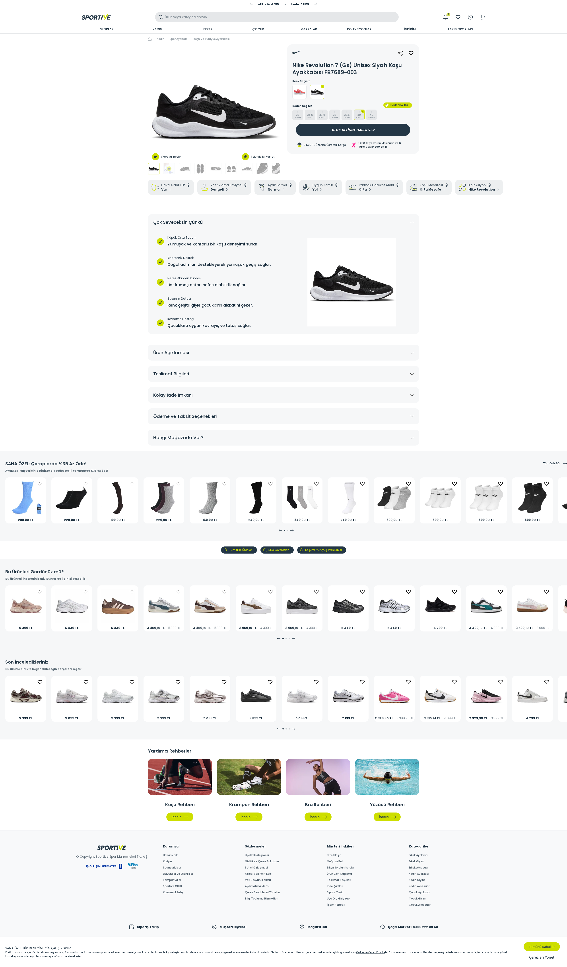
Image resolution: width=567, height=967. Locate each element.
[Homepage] (96, 17)
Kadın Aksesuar (419, 886)
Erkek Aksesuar (419, 867)
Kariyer (167, 861)
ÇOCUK (258, 29)
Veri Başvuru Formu (258, 880)
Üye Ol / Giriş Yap (338, 898)
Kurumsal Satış (173, 892)
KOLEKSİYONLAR (359, 29)
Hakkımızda (171, 855)
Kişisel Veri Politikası (258, 874)
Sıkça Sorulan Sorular (341, 867)
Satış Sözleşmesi (256, 867)
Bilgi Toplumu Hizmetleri (261, 898)
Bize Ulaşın (334, 855)
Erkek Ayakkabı (418, 855)
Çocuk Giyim (417, 898)
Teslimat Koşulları (339, 880)
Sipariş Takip (335, 892)
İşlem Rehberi (336, 905)
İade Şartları (335, 886)
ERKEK (207, 29)
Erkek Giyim (416, 861)
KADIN (157, 29)
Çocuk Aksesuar (420, 905)
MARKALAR (309, 29)
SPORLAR (107, 29)
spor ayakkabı (179, 39)
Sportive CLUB (172, 886)
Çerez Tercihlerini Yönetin (262, 892)
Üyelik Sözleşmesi (257, 855)
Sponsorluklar (172, 867)
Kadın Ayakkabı (419, 874)
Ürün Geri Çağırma (339, 874)
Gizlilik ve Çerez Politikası (262, 861)
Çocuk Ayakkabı (419, 892)
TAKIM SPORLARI (460, 29)
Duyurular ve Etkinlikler (178, 874)
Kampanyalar (172, 880)
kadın (160, 39)
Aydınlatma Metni (257, 886)
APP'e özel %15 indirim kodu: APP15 (283, 4)
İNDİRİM (410, 29)
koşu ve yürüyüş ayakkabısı (212, 39)
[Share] (400, 53)
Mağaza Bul (335, 861)
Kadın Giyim (417, 880)
